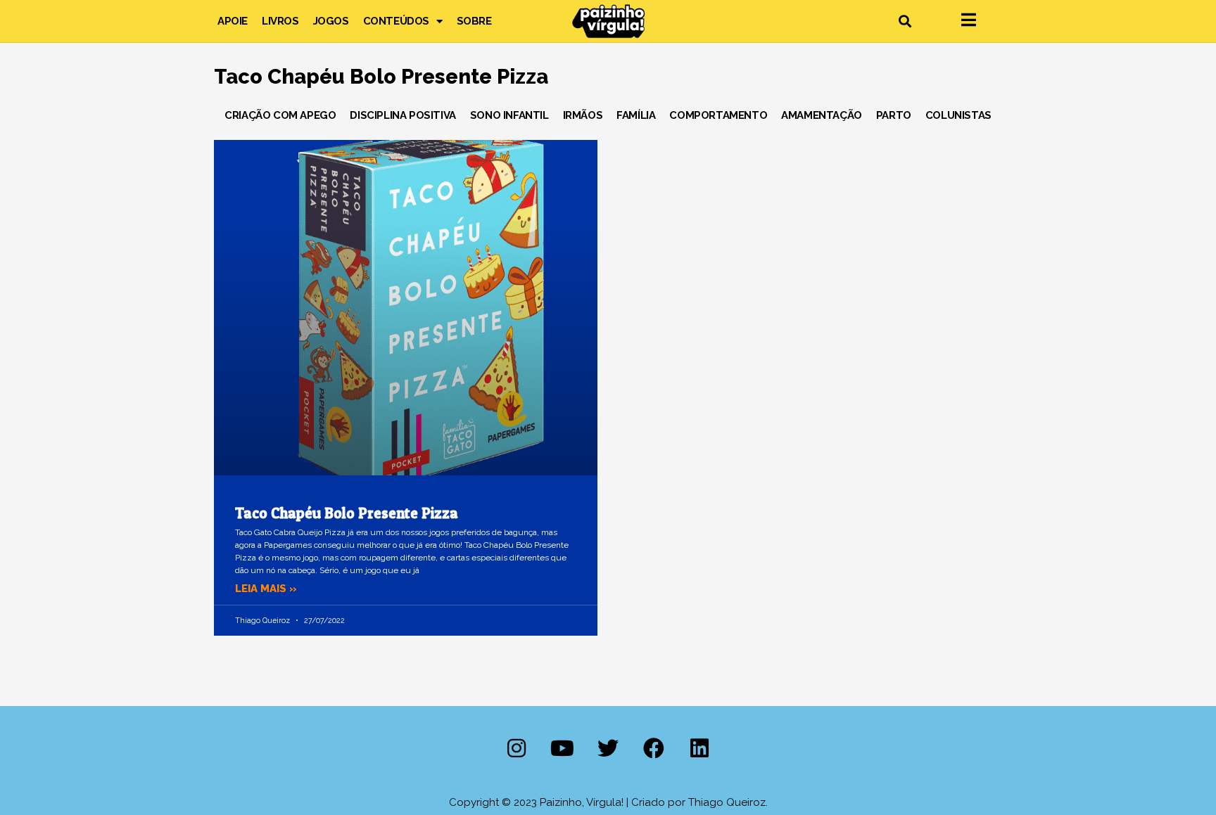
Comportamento (718, 115)
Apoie (232, 21)
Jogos (331, 21)
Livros (280, 21)
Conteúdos (396, 21)
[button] (904, 21)
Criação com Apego (280, 115)
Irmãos (583, 115)
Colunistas (958, 115)
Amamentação (821, 115)
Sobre (474, 21)
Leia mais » (266, 588)
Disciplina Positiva (402, 115)
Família (635, 115)
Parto (893, 115)
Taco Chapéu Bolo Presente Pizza (346, 513)
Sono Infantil (509, 115)
